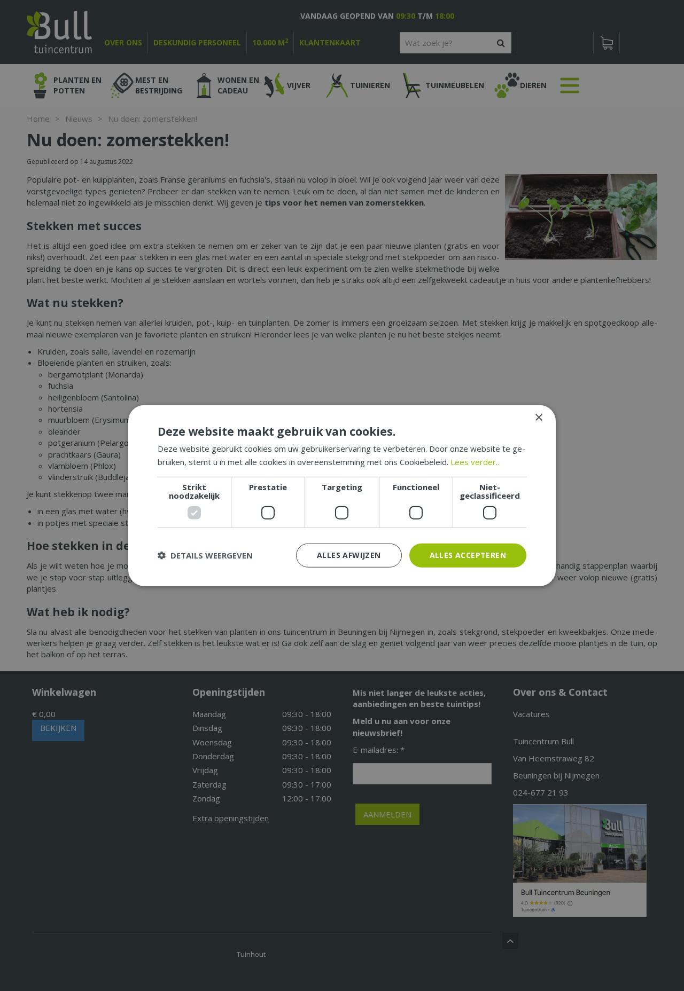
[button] (205, 555)
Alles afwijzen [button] (349, 555)
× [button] (538, 418)
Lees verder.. (474, 462)
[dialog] (342, 495)
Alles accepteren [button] (468, 555)
